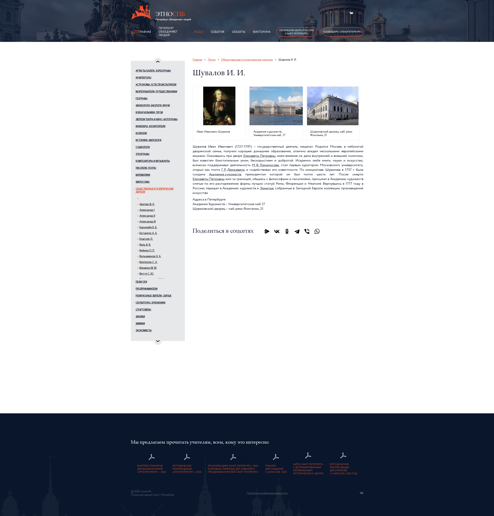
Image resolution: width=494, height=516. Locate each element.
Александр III (148, 221)
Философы (143, 182)
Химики (140, 323)
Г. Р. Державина (233, 170)
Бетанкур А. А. (148, 233)
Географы (141, 98)
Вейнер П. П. (147, 250)
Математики (143, 175)
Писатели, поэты (146, 168)
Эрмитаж (267, 188)
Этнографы (142, 154)
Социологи (143, 147)
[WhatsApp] (317, 231)
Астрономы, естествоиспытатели (156, 85)
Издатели (141, 133)
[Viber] (307, 231)
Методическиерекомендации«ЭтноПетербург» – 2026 (187, 469)
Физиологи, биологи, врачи (153, 105)
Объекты (238, 32)
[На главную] (161, 13)
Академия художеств (225, 174)
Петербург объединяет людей (168, 32)
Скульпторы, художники (150, 303)
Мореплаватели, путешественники (156, 92)
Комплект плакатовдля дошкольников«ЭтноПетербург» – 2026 (151, 469)
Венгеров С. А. (148, 262)
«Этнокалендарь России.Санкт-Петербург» (296, 32)
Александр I (147, 210)
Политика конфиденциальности (267, 493)
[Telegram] (297, 231)
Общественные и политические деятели (154, 190)
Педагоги (141, 282)
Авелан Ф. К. (147, 204)
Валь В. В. (145, 245)
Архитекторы (143, 78)
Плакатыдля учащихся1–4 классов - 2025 (276, 469)
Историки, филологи (148, 140)
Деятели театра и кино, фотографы (157, 119)
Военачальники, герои (149, 112)
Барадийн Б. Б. (148, 227)
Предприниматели (146, 289)
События (217, 32)
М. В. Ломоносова (265, 165)
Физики (140, 317)
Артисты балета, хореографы (153, 71)
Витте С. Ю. (147, 273)
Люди (198, 32)
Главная (145, 32)
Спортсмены (143, 310)
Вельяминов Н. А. (150, 256)
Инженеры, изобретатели (150, 126)
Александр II (147, 216)
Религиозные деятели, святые (153, 296)
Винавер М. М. (148, 268)
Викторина (262, 32)
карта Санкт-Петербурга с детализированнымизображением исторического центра (308, 469)
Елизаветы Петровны (259, 156)
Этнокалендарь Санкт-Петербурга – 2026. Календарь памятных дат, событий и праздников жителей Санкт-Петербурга (233, 469)
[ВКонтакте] (277, 231)
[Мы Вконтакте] (351, 13)
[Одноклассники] (287, 231)
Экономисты (144, 330)
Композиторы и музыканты (153, 161)
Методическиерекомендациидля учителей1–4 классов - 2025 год (343, 469)
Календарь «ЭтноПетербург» (343, 32)
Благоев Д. (146, 239)
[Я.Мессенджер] (267, 231)
